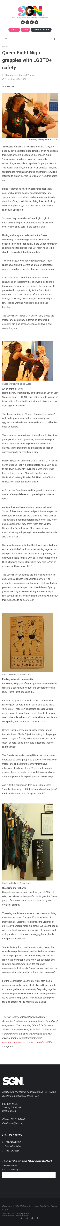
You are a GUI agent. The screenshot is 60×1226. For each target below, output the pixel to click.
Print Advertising (13, 1146)
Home (5, 47)
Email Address (11, 1170)
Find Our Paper (12, 1150)
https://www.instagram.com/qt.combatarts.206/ (27, 1042)
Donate (14, 30)
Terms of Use (8, 1213)
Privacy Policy (22, 1213)
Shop (25, 30)
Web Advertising (12, 1142)
